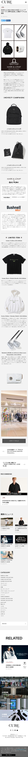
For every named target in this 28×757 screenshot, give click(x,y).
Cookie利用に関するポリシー (21, 749)
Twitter (12, 730)
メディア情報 (7, 704)
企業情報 (7, 693)
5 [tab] (16, 492)
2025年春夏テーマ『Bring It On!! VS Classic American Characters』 (15, 451)
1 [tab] (11, 492)
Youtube (17, 730)
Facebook (15, 730)
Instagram (10, 730)
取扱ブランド (7, 682)
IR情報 (7, 715)
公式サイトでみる (13, 440)
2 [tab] (12, 492)
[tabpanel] (14, 491)
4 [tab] (15, 492)
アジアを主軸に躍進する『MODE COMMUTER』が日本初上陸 (11, 464)
